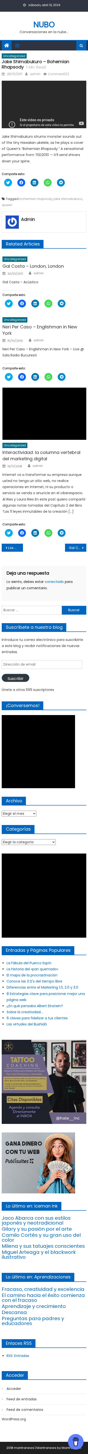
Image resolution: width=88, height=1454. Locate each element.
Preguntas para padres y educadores (33, 1321)
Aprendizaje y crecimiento (34, 1306)
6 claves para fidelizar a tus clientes (37, 1018)
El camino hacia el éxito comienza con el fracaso (43, 1298)
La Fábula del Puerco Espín (29, 963)
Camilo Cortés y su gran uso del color (41, 1237)
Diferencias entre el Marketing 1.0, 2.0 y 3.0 (42, 987)
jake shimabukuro (68, 198)
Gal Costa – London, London (33, 266)
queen (7, 205)
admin (35, 74)
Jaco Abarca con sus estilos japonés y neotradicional (36, 1220)
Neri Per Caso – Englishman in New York (39, 330)
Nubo (44, 24)
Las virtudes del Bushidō (27, 1024)
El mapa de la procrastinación (32, 975)
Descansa (14, 1312)
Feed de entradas (22, 1399)
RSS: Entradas (18, 1355)
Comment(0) (58, 74)
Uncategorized (14, 56)
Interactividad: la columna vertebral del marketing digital (41, 455)
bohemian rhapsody (35, 198)
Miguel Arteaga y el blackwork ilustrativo (39, 1254)
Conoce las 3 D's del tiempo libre (34, 981)
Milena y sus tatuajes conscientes (43, 1246)
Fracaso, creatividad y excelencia (43, 1289)
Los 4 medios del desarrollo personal (15, 547)
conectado (54, 581)
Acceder (14, 1388)
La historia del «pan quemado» (32, 969)
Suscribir (15, 678)
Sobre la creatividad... (25, 1012)
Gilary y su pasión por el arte (37, 1229)
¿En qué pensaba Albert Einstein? (35, 1005)
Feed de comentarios (25, 1409)
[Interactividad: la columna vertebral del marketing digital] (44, 414)
